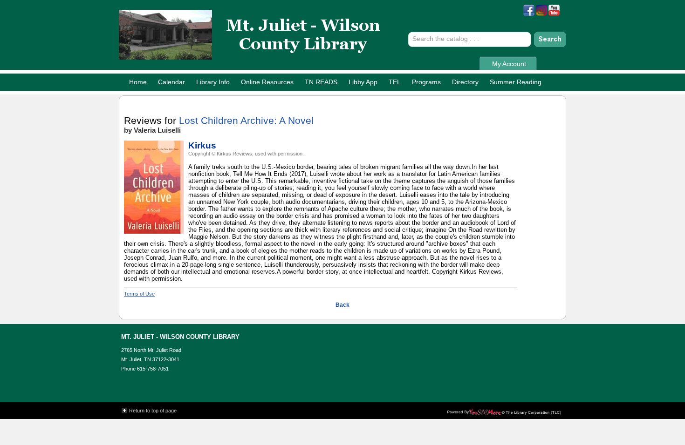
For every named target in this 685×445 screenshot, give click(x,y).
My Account (509, 63)
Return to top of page (153, 410)
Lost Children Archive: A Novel (246, 120)
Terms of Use (139, 294)
